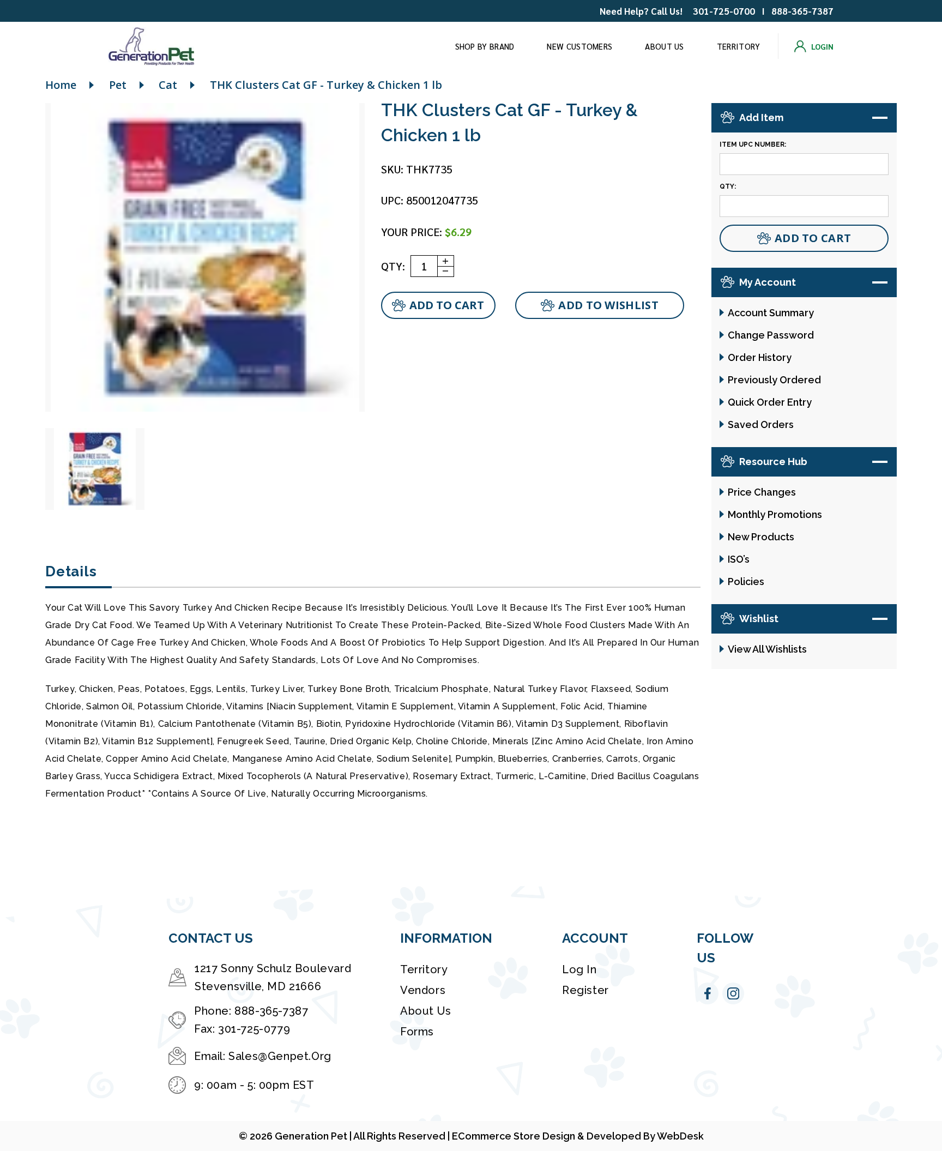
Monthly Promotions (775, 514)
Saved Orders (761, 424)
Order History (760, 357)
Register (585, 990)
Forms (417, 1031)
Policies (746, 581)
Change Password (771, 335)
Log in (579, 969)
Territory (738, 46)
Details (70, 571)
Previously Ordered (774, 379)
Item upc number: (753, 144)
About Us (664, 46)
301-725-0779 (254, 1028)
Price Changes (762, 492)
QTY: (393, 266)
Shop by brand (485, 46)
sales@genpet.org (279, 1056)
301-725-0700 (724, 11)
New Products (761, 537)
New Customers (579, 46)
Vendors (422, 990)
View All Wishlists (767, 649)
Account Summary (771, 312)
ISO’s (739, 559)
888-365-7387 (802, 11)
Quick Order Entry (770, 402)
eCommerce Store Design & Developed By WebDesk (578, 1136)
